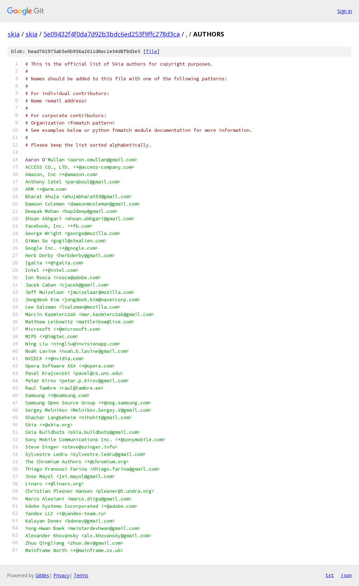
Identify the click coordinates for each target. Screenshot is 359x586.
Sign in (344, 11)
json (346, 575)
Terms (81, 575)
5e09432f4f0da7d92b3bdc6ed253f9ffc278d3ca (111, 34)
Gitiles (42, 575)
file (151, 51)
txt (329, 575)
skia (14, 34)
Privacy (61, 575)
